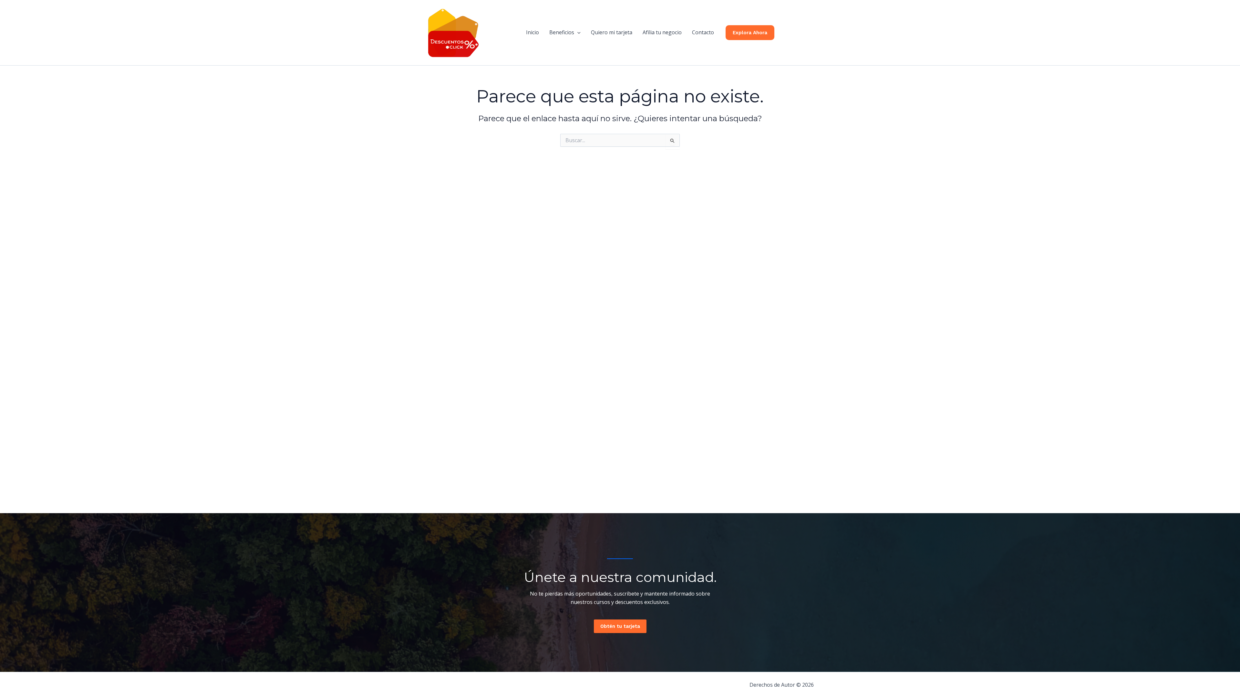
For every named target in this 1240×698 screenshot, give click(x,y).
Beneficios (561, 32)
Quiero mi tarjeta (611, 32)
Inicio (532, 32)
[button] (577, 32)
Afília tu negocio (662, 32)
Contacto (703, 32)
